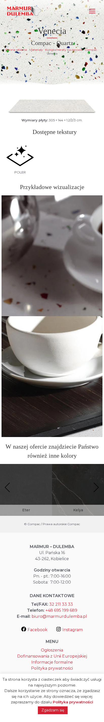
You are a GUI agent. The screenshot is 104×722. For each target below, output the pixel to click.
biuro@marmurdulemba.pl (59, 616)
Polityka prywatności (52, 668)
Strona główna (16, 50)
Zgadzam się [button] (52, 710)
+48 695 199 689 (61, 610)
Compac (91, 50)
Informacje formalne (52, 662)
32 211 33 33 (61, 604)
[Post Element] (26, 494)
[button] (8, 488)
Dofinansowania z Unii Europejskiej (52, 656)
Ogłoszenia (52, 650)
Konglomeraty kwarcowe (63, 50)
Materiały (36, 50)
